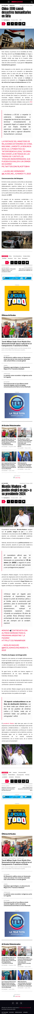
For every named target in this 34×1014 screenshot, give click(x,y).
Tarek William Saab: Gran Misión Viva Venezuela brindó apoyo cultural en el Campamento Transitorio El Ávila (17, 344)
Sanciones (10, 258)
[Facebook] (8, 23)
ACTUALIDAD (5, 5)
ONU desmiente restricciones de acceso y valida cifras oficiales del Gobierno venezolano (25, 465)
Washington (25, 258)
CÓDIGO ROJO (7, 373)
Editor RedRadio (12, 339)
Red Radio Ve (6, 20)
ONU (31, 102)
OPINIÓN (5, 365)
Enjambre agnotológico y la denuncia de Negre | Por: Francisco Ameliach (17, 368)
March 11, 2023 (24, 174)
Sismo (19, 258)
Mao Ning (4, 258)
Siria (15, 258)
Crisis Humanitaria (17, 256)
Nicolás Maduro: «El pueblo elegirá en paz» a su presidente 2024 (9, 270)
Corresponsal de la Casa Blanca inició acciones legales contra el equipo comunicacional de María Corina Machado (17, 385)
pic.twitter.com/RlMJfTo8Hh (16, 166)
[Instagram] (17, 1003)
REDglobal (12, 5)
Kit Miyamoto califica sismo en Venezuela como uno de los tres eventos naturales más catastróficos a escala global (17, 359)
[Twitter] (12, 23)
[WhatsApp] (20, 23)
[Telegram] (23, 23)
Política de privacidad (24, 1007)
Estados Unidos (26, 256)
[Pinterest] (16, 23)
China (10, 256)
